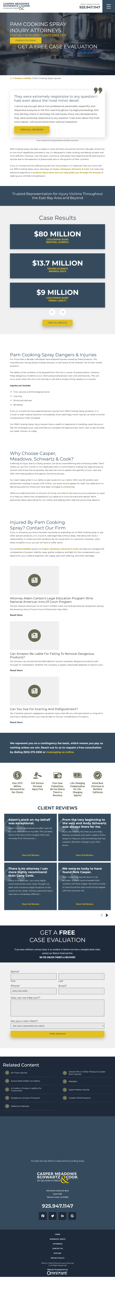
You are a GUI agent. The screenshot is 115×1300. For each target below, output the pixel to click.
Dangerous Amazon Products (25, 1173)
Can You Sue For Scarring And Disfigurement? (44, 784)
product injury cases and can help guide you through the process (67, 172)
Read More (16, 690)
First (13, 1056)
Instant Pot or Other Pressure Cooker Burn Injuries (87, 1148)
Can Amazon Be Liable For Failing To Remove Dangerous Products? (52, 730)
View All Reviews (31, 129)
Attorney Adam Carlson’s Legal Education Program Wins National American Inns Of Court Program (51, 674)
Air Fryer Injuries (19, 1147)
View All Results (57, 323)
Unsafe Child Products (80, 1173)
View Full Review (30, 930)
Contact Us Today (25, 40)
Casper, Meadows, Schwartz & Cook (70, 169)
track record (63, 558)
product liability (22, 624)
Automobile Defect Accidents (25, 1156)
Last (61, 1056)
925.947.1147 (89, 7)
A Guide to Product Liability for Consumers (26, 1164)
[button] (52, 312)
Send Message (58, 1109)
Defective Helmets (20, 1181)
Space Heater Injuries (79, 1164)
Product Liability (22, 78)
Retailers (73, 1156)
